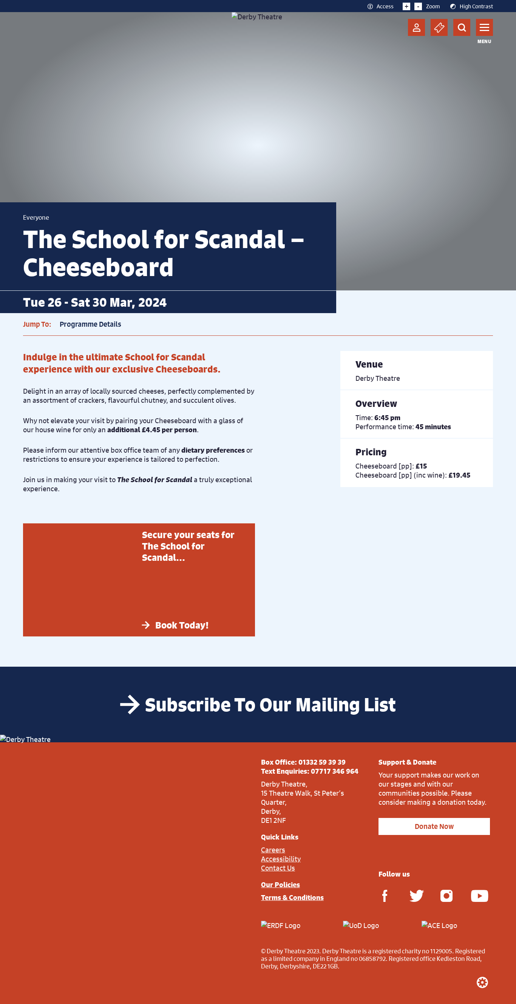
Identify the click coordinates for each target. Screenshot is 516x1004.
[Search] (461, 27)
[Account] (416, 27)
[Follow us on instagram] (446, 895)
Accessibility (281, 858)
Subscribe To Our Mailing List (270, 704)
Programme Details (90, 324)
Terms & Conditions (292, 897)
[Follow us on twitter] (415, 895)
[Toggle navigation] (484, 27)
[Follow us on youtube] (477, 895)
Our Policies (280, 884)
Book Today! (182, 625)
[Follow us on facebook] (385, 895)
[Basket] (439, 27)
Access (385, 6)
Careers (273, 849)
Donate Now (434, 826)
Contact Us (278, 867)
